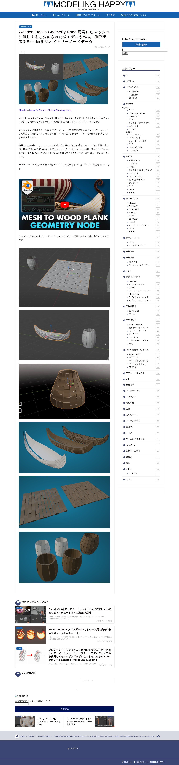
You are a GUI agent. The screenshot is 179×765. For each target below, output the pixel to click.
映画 (142, 463)
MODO (144, 216)
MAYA (142, 156)
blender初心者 (144, 147)
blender (129, 104)
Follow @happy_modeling (134, 39)
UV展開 (144, 120)
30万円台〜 (144, 98)
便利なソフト (142, 415)
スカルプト (143, 150)
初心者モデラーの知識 (144, 328)
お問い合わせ (40, 15)
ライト (144, 110)
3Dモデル (144, 262)
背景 (144, 344)
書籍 (142, 409)
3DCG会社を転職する (143, 361)
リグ (144, 144)
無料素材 (110, 15)
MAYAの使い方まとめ (89, 15)
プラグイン (144, 183)
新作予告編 (144, 311)
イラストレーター (144, 284)
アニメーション (144, 135)
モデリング (144, 117)
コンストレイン (144, 176)
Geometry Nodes (25, 26)
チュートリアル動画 (144, 141)
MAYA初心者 (144, 160)
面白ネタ (142, 427)
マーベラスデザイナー (144, 225)
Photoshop (144, 294)
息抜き (142, 457)
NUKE (143, 232)
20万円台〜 (144, 95)
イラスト (142, 433)
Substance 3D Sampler (144, 291)
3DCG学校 (144, 367)
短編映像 (142, 403)
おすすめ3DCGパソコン (135, 15)
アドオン (133, 129)
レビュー (142, 469)
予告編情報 (142, 306)
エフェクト (144, 126)
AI (142, 75)
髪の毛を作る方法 (144, 180)
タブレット (142, 81)
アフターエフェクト (142, 373)
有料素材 (142, 251)
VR (142, 379)
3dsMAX (144, 213)
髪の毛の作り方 (143, 325)
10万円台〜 (144, 92)
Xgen (143, 189)
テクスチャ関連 (142, 276)
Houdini (144, 229)
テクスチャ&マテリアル (144, 123)
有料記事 (142, 384)
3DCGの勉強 (144, 357)
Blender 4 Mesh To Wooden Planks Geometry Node (45, 110)
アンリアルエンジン (144, 245)
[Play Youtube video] (64, 204)
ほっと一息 (142, 445)
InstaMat (143, 281)
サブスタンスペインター (144, 297)
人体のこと (144, 337)
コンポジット (144, 138)
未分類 (142, 479)
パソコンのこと (142, 87)
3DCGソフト (142, 198)
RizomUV (143, 206)
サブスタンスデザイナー (144, 300)
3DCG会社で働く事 (144, 364)
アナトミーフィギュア (144, 341)
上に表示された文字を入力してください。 (35, 701)
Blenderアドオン (61, 15)
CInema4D (144, 209)
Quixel (143, 288)
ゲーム (144, 314)
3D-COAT (143, 219)
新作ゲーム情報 (142, 451)
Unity (144, 242)
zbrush (144, 222)
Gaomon (143, 473)
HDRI (142, 271)
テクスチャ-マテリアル (144, 265)
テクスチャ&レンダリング (144, 170)
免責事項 (74, 748)
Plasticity (143, 203)
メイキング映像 (142, 421)
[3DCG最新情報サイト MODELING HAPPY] (89, 9)
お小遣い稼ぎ (143, 354)
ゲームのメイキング (142, 439)
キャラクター (144, 334)
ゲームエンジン (142, 238)
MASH (143, 192)
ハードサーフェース (144, 331)
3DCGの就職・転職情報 (142, 350)
